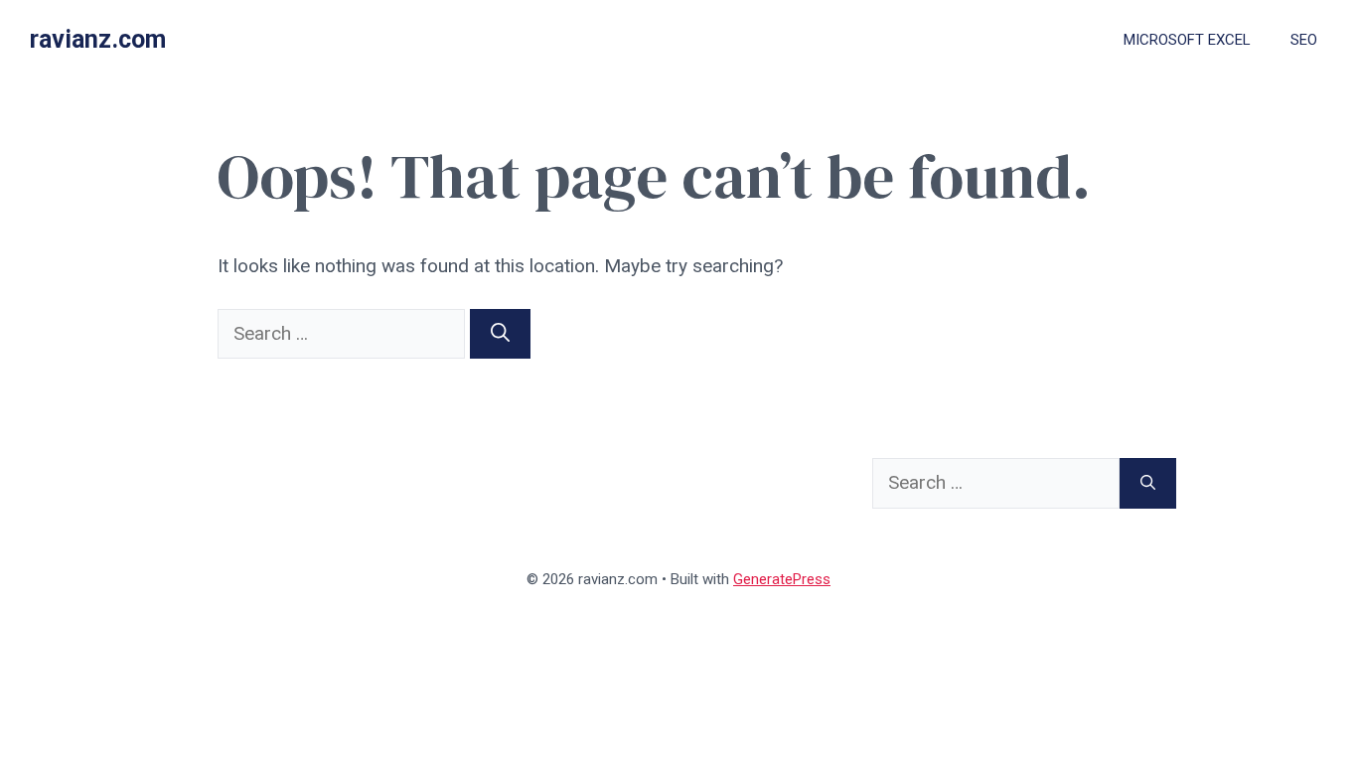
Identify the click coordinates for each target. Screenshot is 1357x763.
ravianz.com (98, 39)
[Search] (500, 334)
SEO (1303, 40)
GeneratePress (781, 579)
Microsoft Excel (1187, 40)
